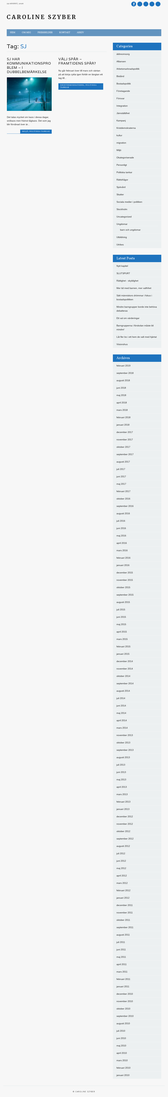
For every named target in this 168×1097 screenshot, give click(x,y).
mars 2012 (122, 883)
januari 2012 (122, 897)
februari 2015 (123, 646)
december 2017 (124, 432)
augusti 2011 (123, 934)
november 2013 (124, 735)
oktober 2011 (123, 920)
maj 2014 (121, 713)
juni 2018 (121, 387)
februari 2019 (123, 365)
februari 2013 (123, 801)
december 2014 (124, 661)
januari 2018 (122, 424)
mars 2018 (122, 410)
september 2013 (125, 750)
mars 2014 (122, 727)
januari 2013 (122, 809)
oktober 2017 (123, 447)
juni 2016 (121, 528)
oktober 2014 (123, 676)
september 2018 (125, 373)
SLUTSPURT (123, 273)
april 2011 (121, 964)
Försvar (120, 98)
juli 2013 (120, 764)
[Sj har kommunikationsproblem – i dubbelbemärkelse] (29, 110)
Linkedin (145, 4)
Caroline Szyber (42, 17)
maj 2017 (121, 484)
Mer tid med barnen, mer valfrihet (133, 288)
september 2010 (125, 1016)
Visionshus (122, 344)
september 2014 (125, 683)
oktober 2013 (123, 742)
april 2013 (121, 787)
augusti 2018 (123, 380)
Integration (122, 105)
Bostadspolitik (123, 83)
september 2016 (125, 506)
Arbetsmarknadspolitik (127, 69)
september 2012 (125, 838)
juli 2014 (120, 698)
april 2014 (121, 720)
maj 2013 (121, 779)
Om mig (26, 32)
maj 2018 (121, 395)
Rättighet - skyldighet (127, 280)
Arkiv (80, 32)
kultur (119, 135)
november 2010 (124, 1001)
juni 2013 (121, 772)
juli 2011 (120, 942)
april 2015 (121, 631)
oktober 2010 (123, 1008)
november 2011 (124, 912)
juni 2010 (121, 1038)
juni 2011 (121, 949)
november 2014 (124, 668)
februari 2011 (123, 979)
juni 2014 (121, 705)
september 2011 (124, 927)
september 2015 (125, 594)
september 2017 (125, 454)
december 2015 (124, 572)
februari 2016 (123, 557)
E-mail (152, 4)
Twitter (139, 4)
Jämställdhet (123, 113)
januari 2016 (122, 565)
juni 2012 (121, 861)
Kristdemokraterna (72, 85)
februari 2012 (123, 890)
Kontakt (64, 32)
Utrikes (120, 244)
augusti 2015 (123, 602)
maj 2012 (121, 868)
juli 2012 (120, 853)
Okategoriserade (125, 157)
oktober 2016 (123, 498)
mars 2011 (121, 971)
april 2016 (121, 543)
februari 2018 (123, 417)
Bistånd (120, 76)
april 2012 (121, 875)
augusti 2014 (123, 691)
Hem (12, 32)
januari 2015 (122, 654)
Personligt (121, 165)
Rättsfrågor (122, 179)
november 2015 (124, 580)
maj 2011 (121, 957)
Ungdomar (121, 224)
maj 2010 (121, 1045)
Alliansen (121, 61)
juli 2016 (120, 521)
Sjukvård (121, 187)
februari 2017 (123, 491)
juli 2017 (120, 469)
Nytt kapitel (122, 266)
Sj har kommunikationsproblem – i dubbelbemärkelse (29, 65)
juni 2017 (121, 476)
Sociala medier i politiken (129, 202)
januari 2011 (122, 986)
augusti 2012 (123, 846)
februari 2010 (123, 1067)
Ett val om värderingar (127, 318)
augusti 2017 (123, 461)
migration (121, 142)
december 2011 (124, 905)
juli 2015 (120, 609)
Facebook (133, 4)
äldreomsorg (123, 54)
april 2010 (121, 1053)
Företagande (123, 91)
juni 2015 (121, 617)
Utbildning (121, 237)
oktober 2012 (123, 831)
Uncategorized (124, 216)
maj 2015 (121, 624)
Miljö (25, 131)
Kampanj (121, 120)
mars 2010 (122, 1060)
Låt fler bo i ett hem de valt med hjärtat (136, 337)
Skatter (120, 194)
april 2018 (121, 402)
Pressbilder (45, 32)
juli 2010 (120, 1030)
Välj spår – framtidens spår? (77, 61)
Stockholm (121, 209)
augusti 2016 (123, 513)
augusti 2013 (123, 757)
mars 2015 (122, 639)
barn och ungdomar (130, 229)
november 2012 (124, 824)
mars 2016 (122, 550)
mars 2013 (122, 794)
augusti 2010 (123, 1023)
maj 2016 (121, 535)
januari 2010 (122, 1075)
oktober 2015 (123, 587)
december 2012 (124, 816)
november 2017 (124, 439)
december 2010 (124, 994)
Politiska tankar (39, 131)
